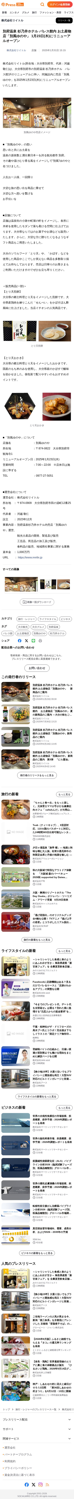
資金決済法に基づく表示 (19, 1474)
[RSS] (47, 1485)
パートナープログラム (17, 1454)
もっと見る (64, 794)
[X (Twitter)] (26, 640)
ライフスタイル (47, 619)
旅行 (34, 12)
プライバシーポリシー (17, 1468)
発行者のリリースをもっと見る (37, 775)
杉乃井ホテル (57, 633)
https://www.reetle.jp (30, 557)
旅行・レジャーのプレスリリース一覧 (35, 1409)
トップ (6, 1409)
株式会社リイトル (16, 50)
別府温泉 (53, 627)
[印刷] (40, 640)
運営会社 (9, 1447)
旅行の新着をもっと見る (37, 939)
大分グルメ (38, 627)
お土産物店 (23, 633)
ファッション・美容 (50, 12)
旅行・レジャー (26, 619)
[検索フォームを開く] (42, 4)
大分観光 (23, 627)
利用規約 (9, 1461)
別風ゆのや (40, 633)
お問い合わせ (37, 668)
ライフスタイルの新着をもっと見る (37, 1096)
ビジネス (65, 619)
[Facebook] (19, 640)
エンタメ (14, 12)
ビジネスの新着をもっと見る (37, 1253)
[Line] (33, 640)
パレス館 (8, 633)
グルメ (25, 12)
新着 (4, 12)
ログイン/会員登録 (60, 4)
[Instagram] (40, 1485)
